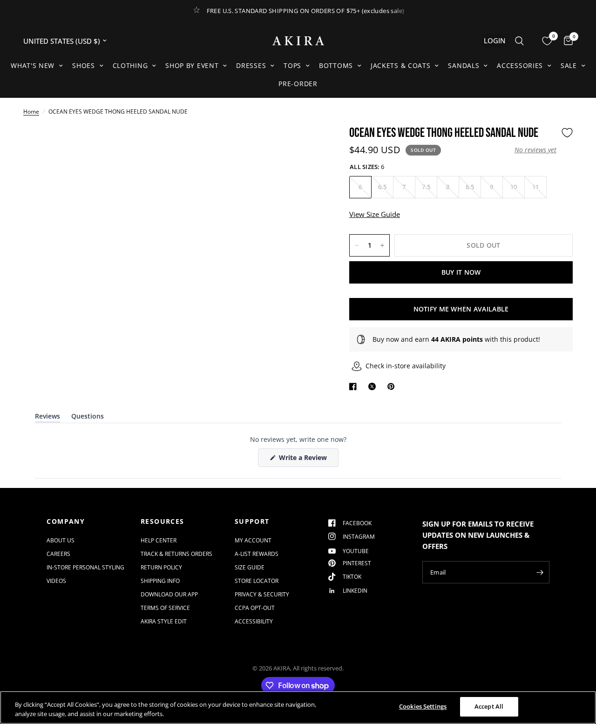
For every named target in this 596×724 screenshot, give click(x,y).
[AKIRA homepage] (298, 40)
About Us (60, 540)
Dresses (251, 65)
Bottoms (336, 65)
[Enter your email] (540, 572)
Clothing (130, 65)
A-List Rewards (256, 554)
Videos (56, 581)
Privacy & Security (262, 594)
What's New (32, 65)
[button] (535, 150)
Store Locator (256, 581)
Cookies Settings (423, 706)
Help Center (158, 540)
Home (31, 111)
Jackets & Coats (401, 65)
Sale (569, 65)
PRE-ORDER (297, 83)
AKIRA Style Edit (164, 621)
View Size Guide (374, 214)
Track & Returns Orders (176, 554)
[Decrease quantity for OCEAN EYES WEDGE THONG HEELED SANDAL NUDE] (357, 245)
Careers (58, 554)
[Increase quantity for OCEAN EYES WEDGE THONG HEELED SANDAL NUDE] (382, 245)
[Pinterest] (393, 386)
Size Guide (249, 567)
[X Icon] (373, 386)
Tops (292, 65)
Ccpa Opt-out (255, 608)
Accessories (520, 65)
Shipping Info (160, 581)
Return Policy (161, 567)
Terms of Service (165, 608)
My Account (253, 540)
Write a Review (304, 460)
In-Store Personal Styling (85, 567)
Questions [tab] (87, 418)
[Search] (519, 40)
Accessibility (254, 621)
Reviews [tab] (47, 418)
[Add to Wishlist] (567, 133)
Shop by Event (191, 65)
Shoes (83, 65)
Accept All (488, 706)
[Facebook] (354, 386)
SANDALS (463, 65)
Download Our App (169, 594)
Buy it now (461, 272)
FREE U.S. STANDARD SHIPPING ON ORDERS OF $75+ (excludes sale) (306, 11)
